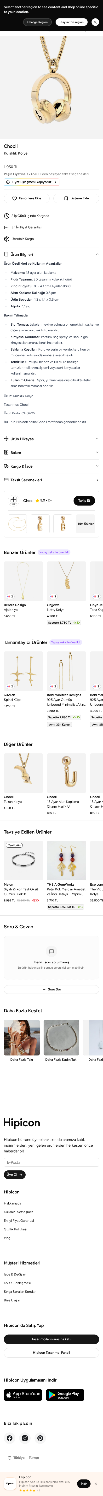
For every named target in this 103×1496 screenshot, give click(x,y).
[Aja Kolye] (23, 581)
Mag (7, 1238)
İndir (84, 1483)
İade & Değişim (15, 1274)
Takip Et (84, 501)
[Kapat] (95, 1483)
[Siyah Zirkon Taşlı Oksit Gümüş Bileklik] (23, 860)
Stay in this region (72, 22)
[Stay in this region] (95, 22)
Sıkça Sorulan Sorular (20, 1292)
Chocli (11, 146)
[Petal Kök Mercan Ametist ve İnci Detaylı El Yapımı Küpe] (66, 860)
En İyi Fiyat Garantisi (19, 1221)
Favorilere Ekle (30, 198)
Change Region (37, 22)
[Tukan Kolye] (23, 773)
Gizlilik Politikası (15, 1229)
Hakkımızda (12, 1203)
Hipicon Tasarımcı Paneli (51, 1353)
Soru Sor (54, 989)
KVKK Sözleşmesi (17, 1283)
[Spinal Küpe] (23, 671)
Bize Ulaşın (12, 1300)
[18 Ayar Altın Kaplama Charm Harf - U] (66, 773)
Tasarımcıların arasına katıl (51, 1339)
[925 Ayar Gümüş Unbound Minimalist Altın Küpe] (66, 671)
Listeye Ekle (79, 198)
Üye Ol (12, 1175)
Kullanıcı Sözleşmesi (19, 1212)
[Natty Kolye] (66, 581)
